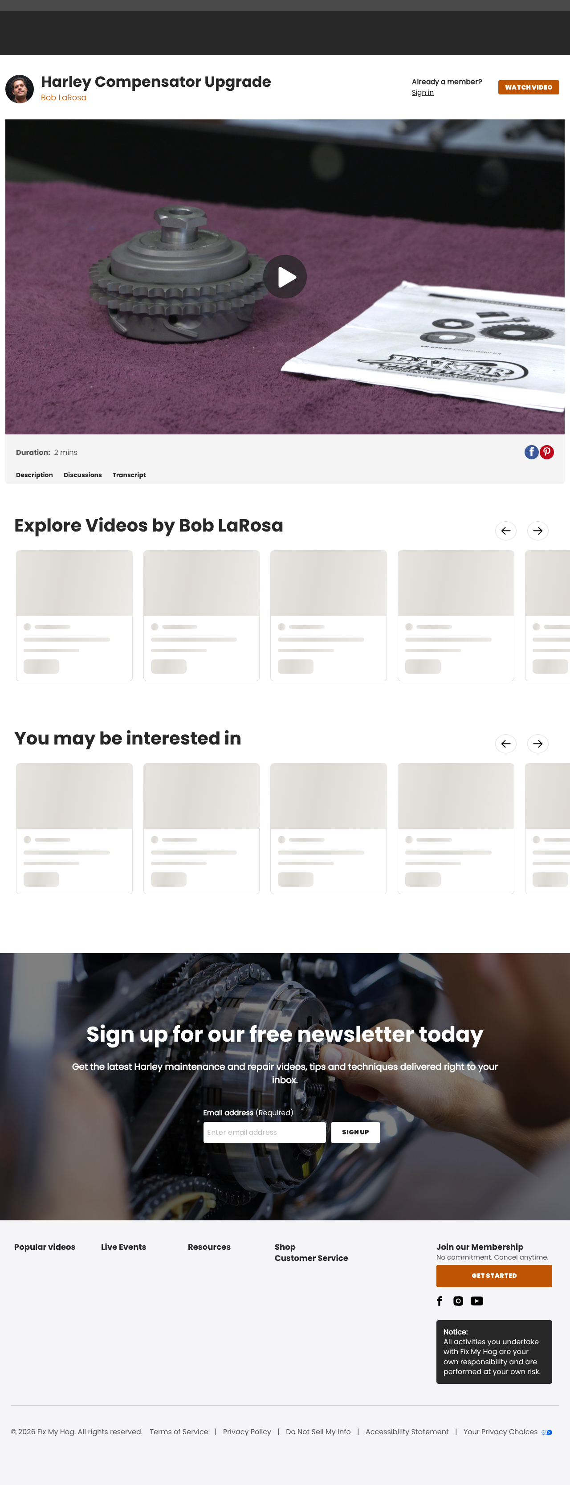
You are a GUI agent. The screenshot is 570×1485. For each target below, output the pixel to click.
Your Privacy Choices (501, 1432)
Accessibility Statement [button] (407, 1432)
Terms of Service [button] (179, 1432)
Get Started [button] (494, 1275)
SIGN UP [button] (355, 1132)
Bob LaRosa (64, 97)
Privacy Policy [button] (247, 1432)
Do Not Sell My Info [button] (318, 1432)
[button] (447, 87)
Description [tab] (34, 475)
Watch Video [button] (529, 87)
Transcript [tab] (129, 475)
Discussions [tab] (83, 475)
